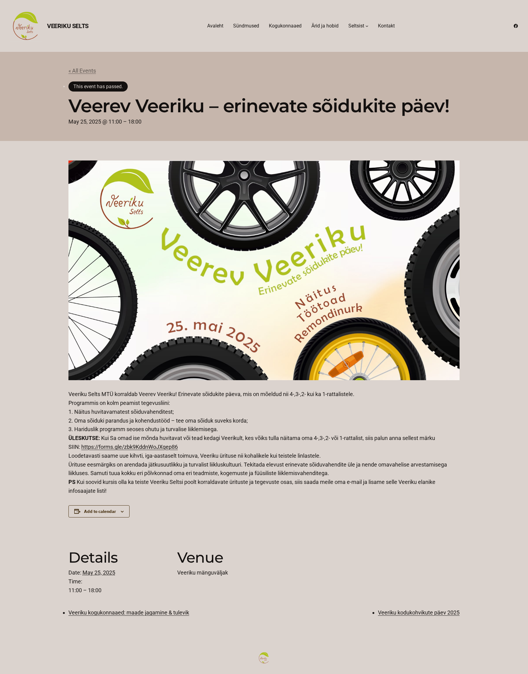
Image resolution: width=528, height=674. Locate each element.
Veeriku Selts (68, 26)
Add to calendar (100, 511)
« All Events (82, 70)
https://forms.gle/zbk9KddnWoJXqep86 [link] (129, 447)
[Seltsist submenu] (367, 25)
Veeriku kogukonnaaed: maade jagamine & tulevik (128, 612)
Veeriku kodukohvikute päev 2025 (419, 612)
